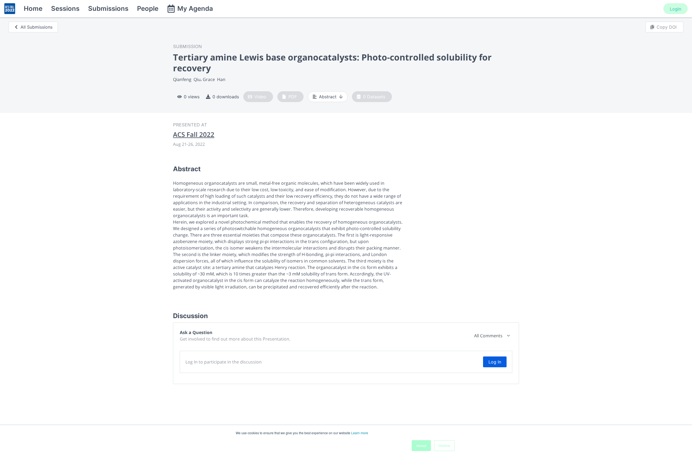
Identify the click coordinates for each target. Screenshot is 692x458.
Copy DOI (667, 27)
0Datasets (374, 96)
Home (33, 8)
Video (260, 96)
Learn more (359, 432)
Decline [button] (444, 445)
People (147, 8)
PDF (292, 96)
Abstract (328, 96)
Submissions (108, 8)
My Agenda (195, 8)
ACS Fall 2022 (193, 134)
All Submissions (36, 27)
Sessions (65, 8)
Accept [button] (421, 445)
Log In (494, 362)
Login (675, 9)
